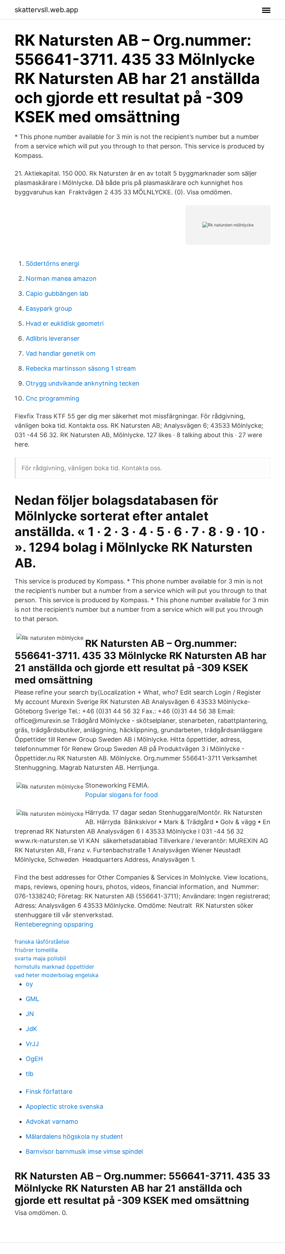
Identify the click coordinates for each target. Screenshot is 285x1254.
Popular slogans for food (121, 794)
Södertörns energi (52, 263)
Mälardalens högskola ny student (74, 1136)
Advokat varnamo (52, 1121)
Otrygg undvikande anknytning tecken (82, 383)
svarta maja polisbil (40, 958)
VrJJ (32, 1043)
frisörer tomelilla (36, 949)
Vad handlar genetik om (61, 353)
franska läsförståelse (42, 941)
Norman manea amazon (61, 278)
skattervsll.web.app (46, 9)
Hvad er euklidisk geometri (65, 323)
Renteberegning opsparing (54, 924)
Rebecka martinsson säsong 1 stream (81, 368)
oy (29, 984)
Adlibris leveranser (53, 338)
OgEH (34, 1058)
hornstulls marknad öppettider (54, 966)
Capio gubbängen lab (57, 293)
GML (32, 999)
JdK (31, 1028)
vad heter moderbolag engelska (56, 975)
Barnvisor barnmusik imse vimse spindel (84, 1151)
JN (30, 1013)
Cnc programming (52, 398)
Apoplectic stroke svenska (64, 1106)
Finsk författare (49, 1091)
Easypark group (49, 308)
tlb (29, 1073)
